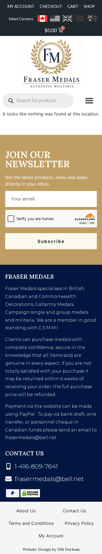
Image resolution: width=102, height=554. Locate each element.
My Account (20, 6)
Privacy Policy (79, 523)
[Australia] (92, 18)
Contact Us (74, 510)
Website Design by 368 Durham (51, 549)
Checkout (51, 6)
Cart (72, 6)
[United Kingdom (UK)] (67, 18)
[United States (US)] (55, 18)
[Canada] (42, 18)
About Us (26, 510)
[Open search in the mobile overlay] (38, 100)
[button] (89, 100)
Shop (89, 6)
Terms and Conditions (31, 523)
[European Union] (80, 18)
